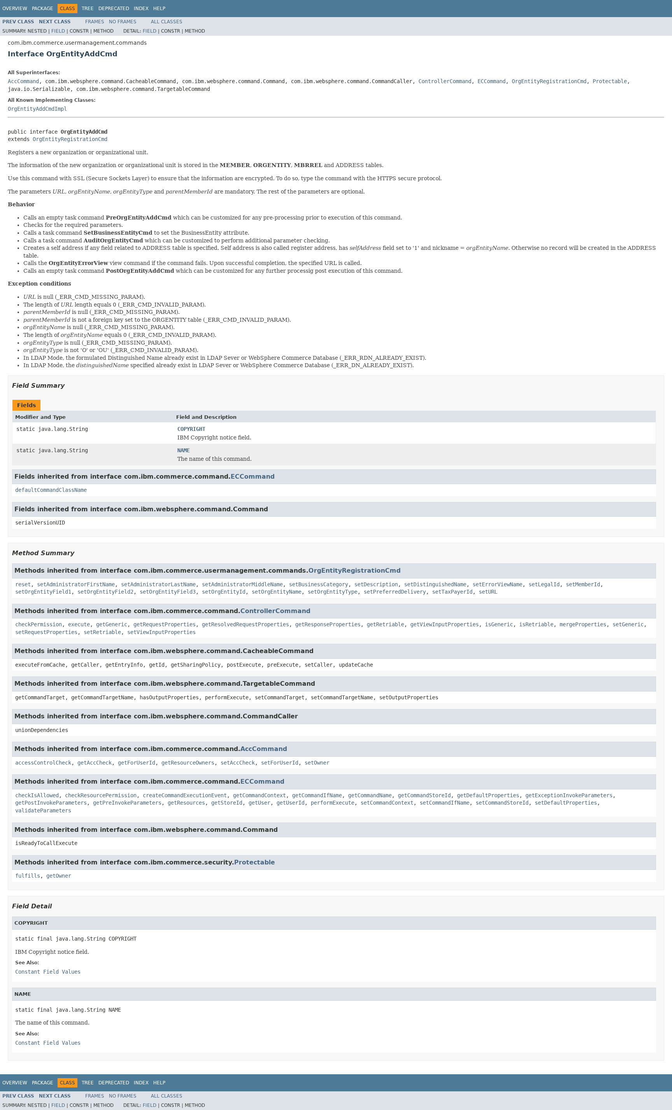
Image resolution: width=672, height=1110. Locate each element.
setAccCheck (237, 763)
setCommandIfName (444, 803)
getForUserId (136, 763)
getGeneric (111, 624)
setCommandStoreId (502, 803)
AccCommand (23, 81)
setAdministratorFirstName (76, 584)
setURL (488, 592)
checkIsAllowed (37, 795)
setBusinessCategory (318, 584)
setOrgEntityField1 (43, 592)
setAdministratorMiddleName (242, 584)
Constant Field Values (47, 972)
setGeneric (628, 624)
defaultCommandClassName (51, 490)
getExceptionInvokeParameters (568, 795)
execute (79, 624)
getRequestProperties (164, 624)
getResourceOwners (187, 763)
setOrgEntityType (332, 592)
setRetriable (102, 632)
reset (23, 584)
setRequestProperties (46, 632)
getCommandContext (259, 795)
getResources (186, 803)
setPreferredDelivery (395, 592)
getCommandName (370, 795)
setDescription (376, 584)
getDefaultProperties (488, 795)
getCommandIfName (317, 795)
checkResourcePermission (100, 795)
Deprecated (113, 8)
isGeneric (499, 624)
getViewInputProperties (444, 624)
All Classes (166, 21)
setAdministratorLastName (158, 584)
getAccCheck (94, 763)
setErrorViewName (497, 584)
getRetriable (385, 624)
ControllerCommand (444, 81)
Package (42, 8)
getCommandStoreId (424, 795)
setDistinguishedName (435, 584)
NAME (183, 450)
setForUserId (279, 763)
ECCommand (492, 81)
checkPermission (38, 624)
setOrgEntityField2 (105, 592)
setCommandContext (386, 803)
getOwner (58, 876)
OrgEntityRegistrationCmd (549, 81)
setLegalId (544, 584)
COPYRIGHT (191, 429)
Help (159, 8)
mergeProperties (583, 624)
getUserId (290, 803)
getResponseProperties (327, 624)
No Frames (122, 21)
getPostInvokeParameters (51, 803)
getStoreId (226, 803)
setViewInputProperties (161, 632)
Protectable (610, 81)
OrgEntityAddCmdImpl (37, 109)
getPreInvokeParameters (127, 803)
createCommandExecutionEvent (185, 795)
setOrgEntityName (276, 592)
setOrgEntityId (223, 592)
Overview (14, 8)
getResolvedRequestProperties (245, 624)
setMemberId (583, 584)
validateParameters (43, 810)
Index (141, 8)
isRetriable (536, 624)
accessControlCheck (43, 763)
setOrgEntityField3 (168, 592)
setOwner (316, 763)
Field (58, 31)
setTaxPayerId (452, 592)
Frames (94, 21)
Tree (88, 8)
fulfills (27, 876)
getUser (259, 803)
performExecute (332, 803)
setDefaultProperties (566, 803)
